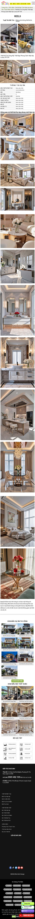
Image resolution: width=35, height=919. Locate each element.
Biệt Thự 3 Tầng (18, 893)
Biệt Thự (14, 3)
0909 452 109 (28, 915)
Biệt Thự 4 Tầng (27, 893)
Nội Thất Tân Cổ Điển (18, 900)
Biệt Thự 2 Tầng (9, 893)
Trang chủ (4, 7)
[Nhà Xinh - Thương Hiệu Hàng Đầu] (5, 3)
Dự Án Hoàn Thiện (23, 3)
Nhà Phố (28, 3)
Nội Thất (18, 3)
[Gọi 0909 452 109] (20, 915)
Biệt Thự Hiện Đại (8, 889)
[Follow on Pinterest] (19, 867)
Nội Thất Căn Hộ (10, 904)
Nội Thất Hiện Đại (28, 897)
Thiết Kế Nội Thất (17, 885)
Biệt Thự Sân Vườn (8, 897)
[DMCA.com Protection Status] (17, 916)
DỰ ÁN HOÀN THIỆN (17, 681)
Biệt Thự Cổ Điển (17, 889)
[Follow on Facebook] (10, 867)
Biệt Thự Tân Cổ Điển (27, 889)
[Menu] (32, 3)
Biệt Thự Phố (9, 885)
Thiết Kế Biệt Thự (26, 885)
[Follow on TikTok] (13, 867)
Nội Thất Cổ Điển (8, 900)
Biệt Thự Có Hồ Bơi (18, 897)
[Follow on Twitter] (16, 867)
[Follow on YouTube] (21, 867)
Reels (11, 3)
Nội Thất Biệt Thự (28, 900)
